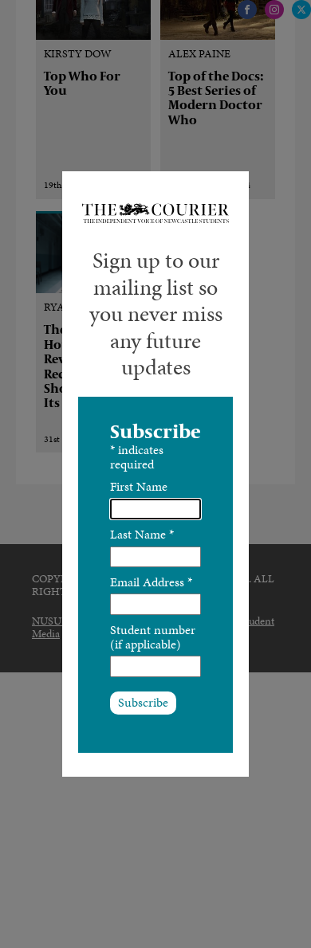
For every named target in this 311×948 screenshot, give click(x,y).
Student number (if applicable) (152, 637)
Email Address (151, 582)
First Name (138, 486)
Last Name (142, 534)
